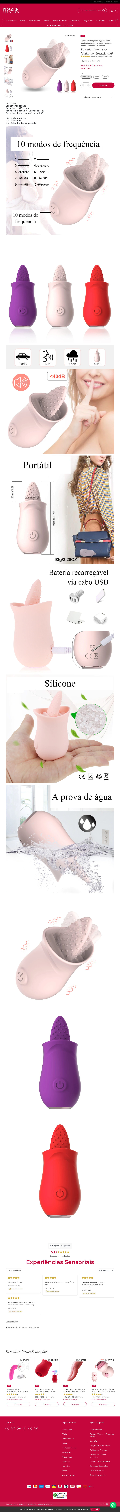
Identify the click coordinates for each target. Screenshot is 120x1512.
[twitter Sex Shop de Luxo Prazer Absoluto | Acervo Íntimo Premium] (30, 1428)
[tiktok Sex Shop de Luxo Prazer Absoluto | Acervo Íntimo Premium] (24, 1428)
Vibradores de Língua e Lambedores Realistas (95, 42)
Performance (34, 20)
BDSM (47, 20)
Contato (93, 1441)
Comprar (18, 1404)
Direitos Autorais (97, 1470)
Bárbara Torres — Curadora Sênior (102, 1435)
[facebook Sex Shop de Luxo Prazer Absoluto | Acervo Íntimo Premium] (13, 1428)
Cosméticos (11, 20)
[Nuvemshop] (107, 1504)
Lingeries (112, 20)
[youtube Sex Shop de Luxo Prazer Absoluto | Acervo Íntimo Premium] (19, 1428)
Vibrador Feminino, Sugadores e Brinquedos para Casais (95, 41)
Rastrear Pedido (69, 1475)
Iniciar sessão (98, 2)
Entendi (95, 1509)
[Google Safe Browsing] (60, 1498)
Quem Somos (96, 1429)
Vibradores (74, 20)
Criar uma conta (112, 2)
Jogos (64, 1471)
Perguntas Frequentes (100, 1445)
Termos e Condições (99, 1466)
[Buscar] (103, 10)
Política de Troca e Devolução (98, 1456)
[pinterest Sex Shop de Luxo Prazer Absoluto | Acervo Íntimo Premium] (36, 1428)
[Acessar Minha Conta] (91, 2)
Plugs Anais (88, 20)
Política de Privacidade (100, 1461)
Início (83, 40)
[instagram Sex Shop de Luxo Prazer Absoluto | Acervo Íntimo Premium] (7, 1428)
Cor (82, 73)
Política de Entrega (98, 1450)
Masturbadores (60, 20)
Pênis (22, 20)
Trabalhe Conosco (98, 1475)
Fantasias (100, 20)
